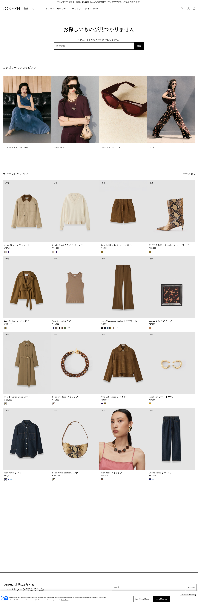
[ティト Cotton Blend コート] (27, 363)
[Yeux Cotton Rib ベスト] (75, 287)
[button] (35, 8)
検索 (139, 46)
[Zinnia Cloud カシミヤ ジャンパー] (75, 211)
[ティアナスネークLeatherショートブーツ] (171, 211)
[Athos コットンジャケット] (27, 211)
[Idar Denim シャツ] (27, 439)
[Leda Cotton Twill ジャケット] (27, 287)
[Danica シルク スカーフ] (171, 287)
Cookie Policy (64, 600)
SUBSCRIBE (191, 587)
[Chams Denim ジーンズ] (171, 439)
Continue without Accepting (188, 595)
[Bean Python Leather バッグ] (75, 439)
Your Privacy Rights (142, 599)
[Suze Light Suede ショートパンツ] (123, 211)
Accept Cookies (161, 599)
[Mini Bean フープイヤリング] (171, 363)
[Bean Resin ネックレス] (123, 439)
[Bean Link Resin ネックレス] (75, 363)
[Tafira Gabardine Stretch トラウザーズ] (123, 287)
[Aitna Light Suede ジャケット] (123, 363)
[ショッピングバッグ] (194, 8)
